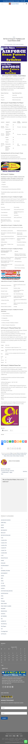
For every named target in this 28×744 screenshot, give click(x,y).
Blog (11, 453)
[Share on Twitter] (13, 449)
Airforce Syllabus (16, 455)
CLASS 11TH (4, 542)
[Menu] (2, 4)
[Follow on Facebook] (20, 1)
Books (6, 738)
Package (3, 601)
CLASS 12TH (4, 545)
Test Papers (3, 626)
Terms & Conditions (9, 739)
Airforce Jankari (10, 455)
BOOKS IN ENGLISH (5, 535)
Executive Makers (20, 44)
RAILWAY (3, 608)
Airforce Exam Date (8, 454)
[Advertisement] (14, 20)
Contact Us (12, 740)
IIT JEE (2, 583)
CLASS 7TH (3, 550)
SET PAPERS (4, 616)
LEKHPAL (3, 585)
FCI (2, 568)
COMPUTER (4, 552)
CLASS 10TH (4, 540)
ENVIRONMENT (5, 565)
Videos (16, 738)
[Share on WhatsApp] (8, 449)
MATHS (2, 588)
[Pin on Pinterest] (17, 449)
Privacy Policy (17, 739)
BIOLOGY (3, 532)
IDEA (2, 580)
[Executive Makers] (14, 3)
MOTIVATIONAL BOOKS (7, 590)
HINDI (2, 575)
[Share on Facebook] (10, 449)
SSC (2, 618)
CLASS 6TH (3, 547)
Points (17, 740)
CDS (2, 537)
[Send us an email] (21, 1)
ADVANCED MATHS (5, 520)
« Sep (2, 665)
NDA (2, 595)
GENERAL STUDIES (5, 570)
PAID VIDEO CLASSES (6, 606)
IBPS (2, 578)
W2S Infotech (19, 733)
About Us (24, 739)
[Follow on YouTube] (24, 1)
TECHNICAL (4, 623)
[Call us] (23, 1)
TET (2, 628)
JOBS (3, 739)
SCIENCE (3, 613)
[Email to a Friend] (15, 449)
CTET (2, 555)
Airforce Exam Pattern (16, 454)
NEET (2, 598)
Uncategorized (4, 631)
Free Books (22, 455)
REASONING (4, 611)
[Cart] (26, 3)
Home (3, 738)
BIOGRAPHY (4, 530)
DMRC (2, 560)
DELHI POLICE (4, 558)
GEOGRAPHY (4, 573)
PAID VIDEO (4, 603)
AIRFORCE (3, 522)
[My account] (24, 4)
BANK (2, 527)
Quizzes (20, 738)
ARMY (2, 525)
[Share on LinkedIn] (20, 449)
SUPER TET (3, 621)
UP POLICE (3, 633)
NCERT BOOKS (4, 593)
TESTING (25, 471)
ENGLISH (3, 563)
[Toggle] (26, 626)
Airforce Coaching (20, 453)
